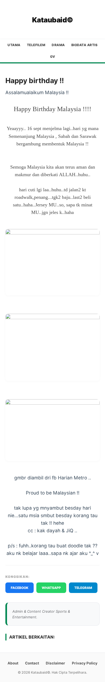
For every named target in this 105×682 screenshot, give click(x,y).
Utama (14, 45)
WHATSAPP (51, 588)
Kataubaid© (52, 20)
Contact (32, 663)
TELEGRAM (83, 588)
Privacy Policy (84, 663)
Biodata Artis (84, 45)
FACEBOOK (19, 588)
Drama (58, 45)
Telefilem (36, 45)
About (13, 663)
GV (52, 56)
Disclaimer (55, 663)
